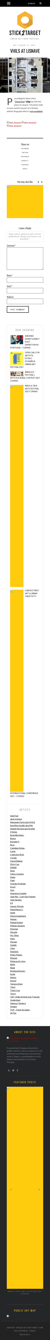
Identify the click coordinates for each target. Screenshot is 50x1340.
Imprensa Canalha (18, 893)
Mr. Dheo (14, 935)
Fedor (12, 877)
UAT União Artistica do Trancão (25, 997)
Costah (13, 857)
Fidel (12, 880)
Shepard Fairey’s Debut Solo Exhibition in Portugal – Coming (25, 342)
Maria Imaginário (18, 916)
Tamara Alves (16, 984)
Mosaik (13, 932)
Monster (14, 929)
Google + (25, 160)
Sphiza (13, 977)
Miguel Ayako (16, 922)
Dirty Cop (14, 864)
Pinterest (25, 156)
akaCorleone (16, 819)
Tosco (13, 993)
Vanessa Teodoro (18, 1003)
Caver (13, 851)
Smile (12, 974)
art (15, 45)
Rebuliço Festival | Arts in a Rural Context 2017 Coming (25, 376)
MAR (12, 912)
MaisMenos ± (16, 909)
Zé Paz (13, 1013)
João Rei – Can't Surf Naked (22, 896)
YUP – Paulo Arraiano (20, 1009)
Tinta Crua (15, 990)
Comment (11, 245)
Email (25, 168)
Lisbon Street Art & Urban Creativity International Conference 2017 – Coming (24, 693)
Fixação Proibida (18, 883)
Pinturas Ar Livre (17, 961)
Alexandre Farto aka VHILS (22, 822)
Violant (13, 1006)
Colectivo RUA (17, 854)
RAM (12, 964)
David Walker (16, 861)
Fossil (12, 887)
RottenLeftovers (17, 971)
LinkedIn (25, 164)
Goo (12, 890)
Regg (12, 967)
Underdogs (15, 1000)
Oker (12, 948)
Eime (12, 870)
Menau (13, 919)
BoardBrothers (17, 835)
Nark (12, 938)
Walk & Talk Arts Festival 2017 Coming (32, 389)
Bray (12, 845)
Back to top (24, 1334)
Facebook (25, 148)
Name (10, 275)
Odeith (13, 945)
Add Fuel (14, 815)
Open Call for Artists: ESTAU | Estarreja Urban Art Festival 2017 (24, 359)
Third (12, 987)
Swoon (13, 980)
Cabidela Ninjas (17, 848)
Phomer (13, 958)
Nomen (13, 942)
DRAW (13, 867)
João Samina (15, 899)
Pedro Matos (16, 954)
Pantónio (14, 951)
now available (36, 111)
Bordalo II (14, 841)
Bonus (13, 838)
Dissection (20, 101)
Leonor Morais (17, 906)
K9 (11, 903)
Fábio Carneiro (17, 874)
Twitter (25, 152)
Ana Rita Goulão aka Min (21, 825)
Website (10, 297)
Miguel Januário (17, 925)
